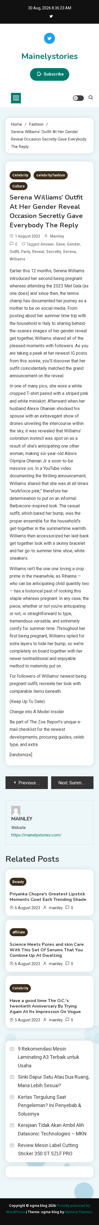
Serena (69, 251)
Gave (60, 244)
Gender (73, 244)
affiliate (18, 932)
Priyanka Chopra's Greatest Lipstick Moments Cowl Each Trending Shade (48, 896)
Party (25, 251)
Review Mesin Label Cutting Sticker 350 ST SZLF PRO (48, 1149)
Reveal (38, 251)
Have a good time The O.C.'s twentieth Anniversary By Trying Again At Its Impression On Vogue (45, 1006)
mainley (57, 236)
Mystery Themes (78, 1212)
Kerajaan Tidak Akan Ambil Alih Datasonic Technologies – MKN (52, 1129)
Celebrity (20, 175)
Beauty (18, 882)
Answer (47, 244)
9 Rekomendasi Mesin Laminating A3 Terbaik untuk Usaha (48, 1057)
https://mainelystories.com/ (36, 835)
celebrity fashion (50, 175)
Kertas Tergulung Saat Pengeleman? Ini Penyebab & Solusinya (49, 1105)
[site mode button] (78, 98)
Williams (17, 259)
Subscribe (54, 74)
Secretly (53, 251)
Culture (18, 186)
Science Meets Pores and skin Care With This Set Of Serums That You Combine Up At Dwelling (47, 950)
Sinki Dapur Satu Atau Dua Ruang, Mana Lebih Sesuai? (53, 1081)
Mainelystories (49, 56)
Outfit (14, 251)
